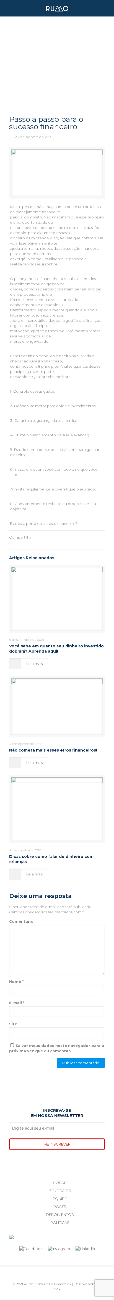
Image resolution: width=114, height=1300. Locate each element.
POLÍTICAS (59, 1222)
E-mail (16, 1002)
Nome (16, 981)
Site (13, 1024)
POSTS (59, 1206)
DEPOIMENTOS (60, 1214)
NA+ (57, 1289)
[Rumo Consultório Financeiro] (57, 8)
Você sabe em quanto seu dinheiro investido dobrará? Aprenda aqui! (56, 649)
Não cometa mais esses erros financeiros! (53, 750)
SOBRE (59, 1182)
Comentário (21, 921)
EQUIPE (60, 1198)
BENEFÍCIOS (60, 1190)
